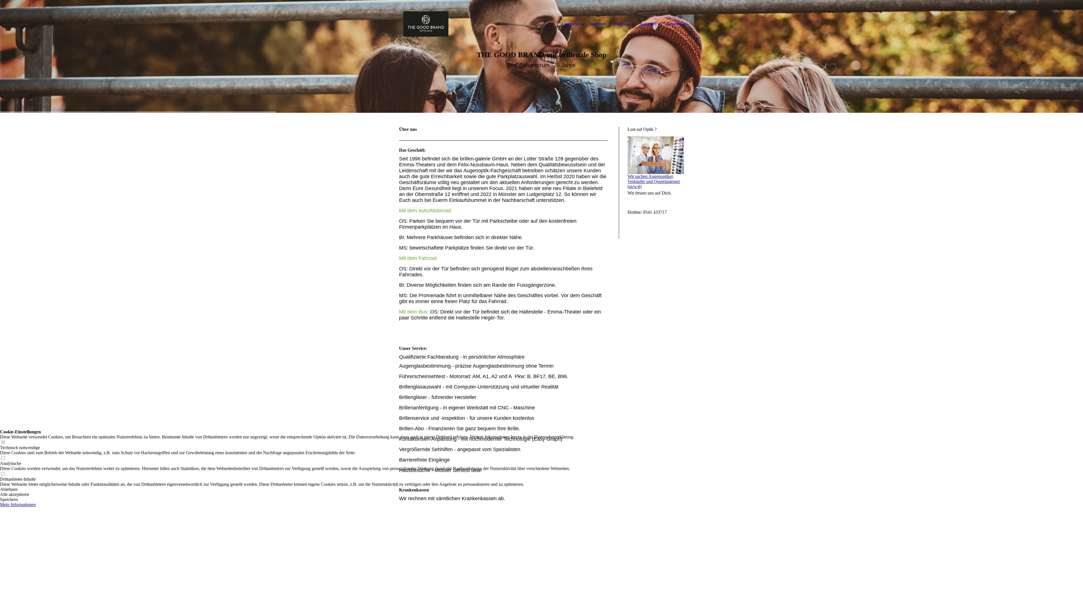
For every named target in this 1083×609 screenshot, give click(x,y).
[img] (425, 24)
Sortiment (648, 23)
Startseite (571, 23)
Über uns (621, 23)
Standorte (597, 23)
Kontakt (674, 23)
